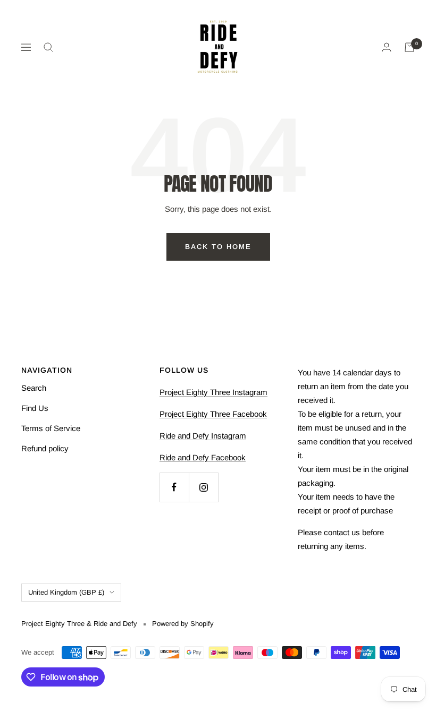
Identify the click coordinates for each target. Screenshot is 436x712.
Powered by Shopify (183, 624)
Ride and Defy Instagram (203, 435)
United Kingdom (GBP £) (66, 592)
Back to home (218, 247)
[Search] (48, 47)
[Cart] (409, 47)
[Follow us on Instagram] (203, 487)
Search (33, 387)
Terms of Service (50, 428)
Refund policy (45, 448)
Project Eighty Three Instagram (213, 392)
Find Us (34, 408)
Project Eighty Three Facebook (213, 413)
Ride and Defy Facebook (203, 457)
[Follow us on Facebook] (174, 487)
